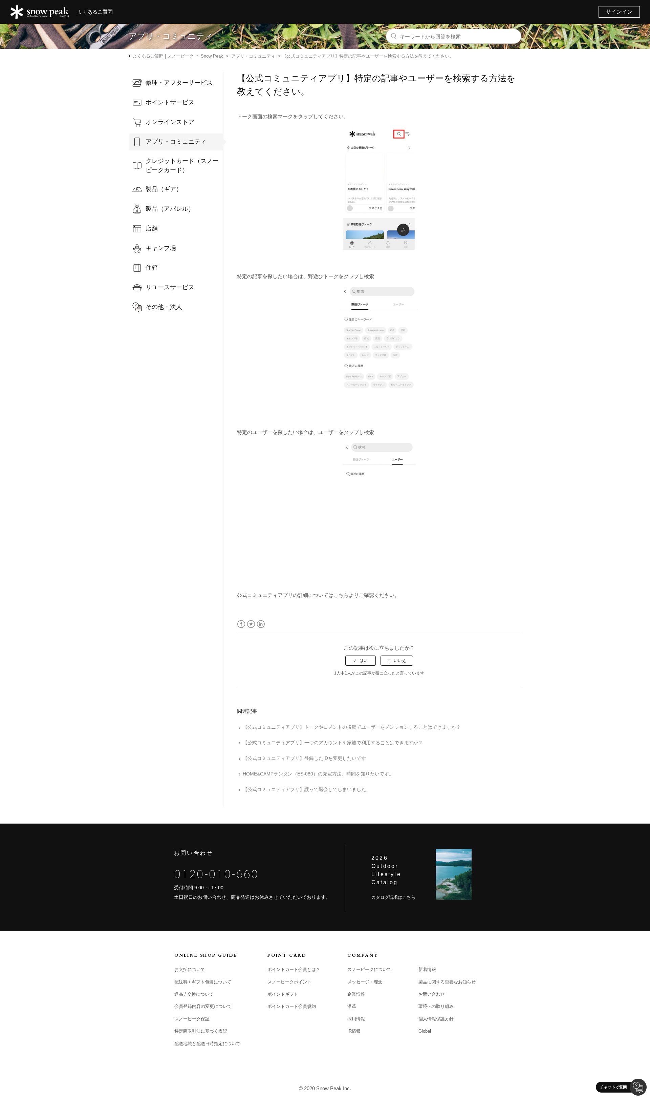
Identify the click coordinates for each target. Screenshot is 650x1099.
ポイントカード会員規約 (291, 1006)
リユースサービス (170, 287)
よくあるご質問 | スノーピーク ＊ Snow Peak (178, 56)
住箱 (152, 267)
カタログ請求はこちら (393, 897)
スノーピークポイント (289, 981)
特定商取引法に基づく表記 (200, 1031)
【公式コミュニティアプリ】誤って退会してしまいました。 (307, 789)
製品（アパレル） (170, 208)
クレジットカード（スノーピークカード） (182, 165)
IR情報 (354, 1031)
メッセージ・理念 (365, 981)
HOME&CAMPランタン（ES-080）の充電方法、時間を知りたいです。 (318, 773)
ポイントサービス (170, 102)
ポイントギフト (282, 994)
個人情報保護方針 (436, 1018)
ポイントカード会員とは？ (293, 969)
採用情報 (356, 1018)
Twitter (251, 624)
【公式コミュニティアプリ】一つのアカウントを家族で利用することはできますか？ (333, 742)
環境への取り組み (436, 1006)
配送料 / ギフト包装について (202, 981)
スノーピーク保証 (192, 1018)
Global (424, 1031)
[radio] (360, 661)
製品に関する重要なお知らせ (447, 981)
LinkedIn (261, 624)
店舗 (152, 228)
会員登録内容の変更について (203, 1006)
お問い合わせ (431, 994)
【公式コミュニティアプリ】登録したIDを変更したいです (304, 758)
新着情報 (427, 969)
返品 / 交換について (194, 994)
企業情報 (356, 994)
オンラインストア (170, 122)
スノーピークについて (369, 969)
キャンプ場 (161, 248)
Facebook (241, 624)
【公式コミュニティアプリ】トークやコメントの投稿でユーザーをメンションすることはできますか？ (352, 727)
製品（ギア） (164, 189)
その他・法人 (164, 307)
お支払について (189, 969)
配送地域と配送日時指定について (207, 1043)
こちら (341, 595)
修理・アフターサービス (179, 82)
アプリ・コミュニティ (253, 56)
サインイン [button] (619, 12)
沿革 (351, 1006)
